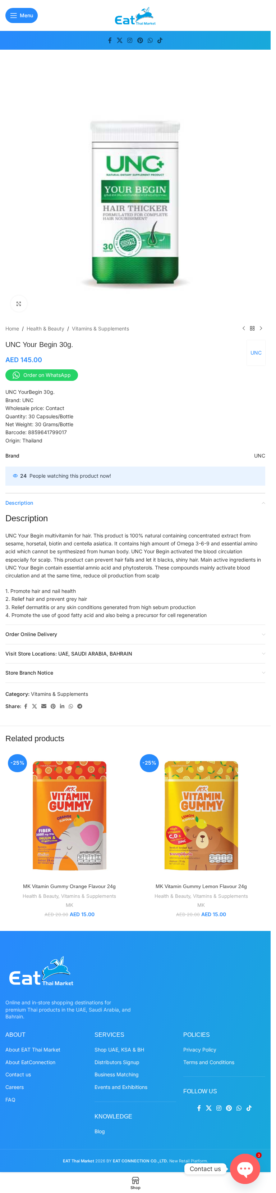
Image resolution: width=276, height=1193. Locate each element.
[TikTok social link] (160, 40)
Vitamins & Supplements (100, 328)
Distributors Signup (117, 1062)
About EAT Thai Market (32, 1049)
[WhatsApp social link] (150, 40)
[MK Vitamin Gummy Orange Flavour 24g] (69, 816)
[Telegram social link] (79, 706)
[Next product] (261, 328)
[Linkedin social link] (62, 706)
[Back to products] (252, 328)
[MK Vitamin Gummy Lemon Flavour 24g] (201, 816)
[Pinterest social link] (140, 40)
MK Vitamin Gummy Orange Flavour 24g (69, 886)
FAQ (10, 1100)
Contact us (18, 1074)
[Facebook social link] (110, 40)
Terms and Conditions (208, 1062)
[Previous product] (243, 328)
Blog (100, 1131)
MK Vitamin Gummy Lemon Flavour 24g (201, 886)
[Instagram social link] (130, 40)
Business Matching (117, 1074)
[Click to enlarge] (19, 304)
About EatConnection (30, 1062)
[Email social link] (44, 706)
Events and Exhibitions (121, 1087)
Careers (14, 1087)
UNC (256, 353)
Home (12, 328)
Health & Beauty (45, 328)
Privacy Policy (199, 1049)
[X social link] (119, 40)
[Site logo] (135, 15)
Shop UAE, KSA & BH (119, 1049)
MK (69, 905)
